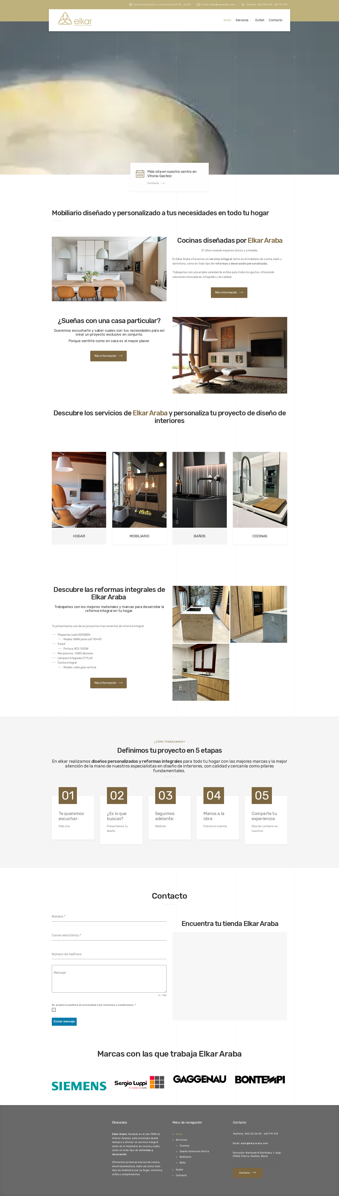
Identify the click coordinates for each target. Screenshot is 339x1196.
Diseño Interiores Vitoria (194, 1151)
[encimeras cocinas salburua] (200, 614)
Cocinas (184, 1145)
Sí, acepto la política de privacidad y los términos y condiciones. (94, 1005)
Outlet (259, 20)
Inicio (227, 20)
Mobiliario (185, 1157)
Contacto (275, 20)
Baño (183, 1162)
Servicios (242, 20)
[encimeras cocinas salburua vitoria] (258, 614)
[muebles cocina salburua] (200, 672)
